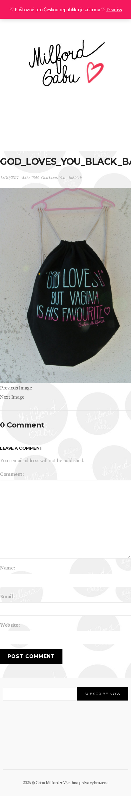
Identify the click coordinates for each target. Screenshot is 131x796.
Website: (9, 624)
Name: (7, 567)
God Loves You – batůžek (61, 177)
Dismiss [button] (114, 9)
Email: (7, 596)
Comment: (11, 474)
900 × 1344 (30, 177)
